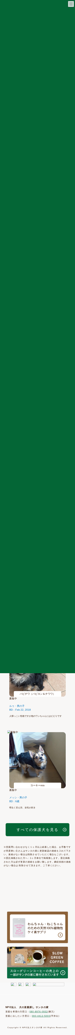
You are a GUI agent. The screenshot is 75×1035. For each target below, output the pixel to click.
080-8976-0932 (38, 1011)
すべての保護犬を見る (37, 830)
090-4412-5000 (41, 1016)
